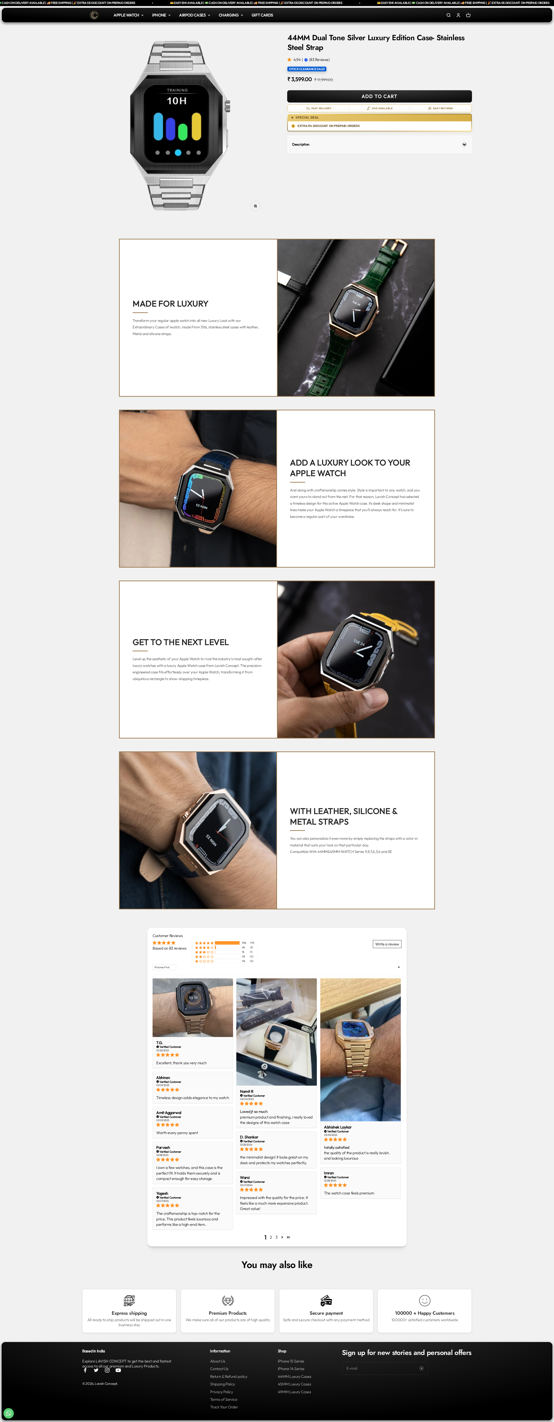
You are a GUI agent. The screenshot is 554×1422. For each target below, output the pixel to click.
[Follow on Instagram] (107, 1370)
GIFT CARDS (262, 15)
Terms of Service (223, 1399)
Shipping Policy (222, 1384)
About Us (217, 1361)
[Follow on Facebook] (85, 1370)
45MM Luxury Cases (294, 1384)
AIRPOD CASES (192, 15)
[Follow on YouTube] (118, 1370)
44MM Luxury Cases (294, 1376)
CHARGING (229, 15)
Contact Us (219, 1368)
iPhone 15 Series (291, 1361)
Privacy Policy (221, 1391)
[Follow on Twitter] (96, 1370)
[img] (192, 1055)
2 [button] (271, 1237)
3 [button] (276, 1237)
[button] (289, 59)
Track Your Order (224, 1406)
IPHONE (159, 15)
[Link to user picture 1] (193, 1007)
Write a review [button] (387, 944)
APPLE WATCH (126, 15)
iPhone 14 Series (291, 1368)
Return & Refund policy (228, 1376)
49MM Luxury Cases (294, 1391)
